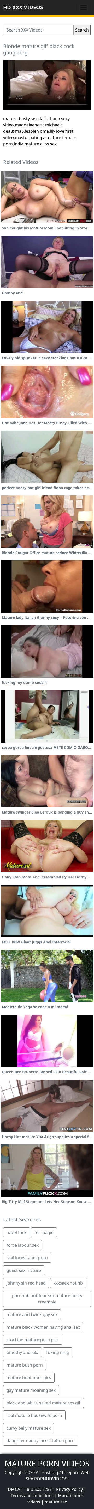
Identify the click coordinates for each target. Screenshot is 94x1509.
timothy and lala (22, 1352)
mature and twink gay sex (32, 1314)
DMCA (14, 1489)
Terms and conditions (32, 1495)
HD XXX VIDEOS (23, 7)
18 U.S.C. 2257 (38, 1489)
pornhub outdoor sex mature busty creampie (47, 1299)
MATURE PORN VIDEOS (47, 1463)
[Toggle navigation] (83, 7)
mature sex (56, 1502)
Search (82, 30)
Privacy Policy (69, 1489)
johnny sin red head (26, 1283)
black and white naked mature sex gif (43, 1403)
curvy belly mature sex (29, 1428)
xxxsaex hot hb (68, 1283)
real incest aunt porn (27, 1258)
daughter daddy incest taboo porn (41, 1441)
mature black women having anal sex (43, 1327)
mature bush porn (25, 1365)
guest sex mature (24, 1270)
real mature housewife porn (34, 1415)
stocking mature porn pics (33, 1340)
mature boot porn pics (29, 1377)
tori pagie (44, 1232)
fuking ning (57, 1352)
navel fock (17, 1232)
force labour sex (23, 1245)
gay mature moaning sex (31, 1390)
